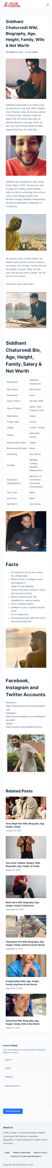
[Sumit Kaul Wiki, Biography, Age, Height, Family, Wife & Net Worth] (26, 1005)
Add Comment (12, 1086)
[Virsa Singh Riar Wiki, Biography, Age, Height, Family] (26, 808)
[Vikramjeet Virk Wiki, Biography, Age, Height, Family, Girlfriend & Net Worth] (26, 926)
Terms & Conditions (21, 1153)
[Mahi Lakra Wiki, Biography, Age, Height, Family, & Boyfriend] (26, 886)
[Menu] (48, 4)
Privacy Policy (40, 1153)
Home (7, 1153)
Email (8, 1068)
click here (8, 1143)
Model (35, 52)
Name (8, 1059)
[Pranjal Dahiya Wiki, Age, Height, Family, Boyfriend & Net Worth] (26, 965)
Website (9, 1076)
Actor (28, 52)
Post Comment (13, 1111)
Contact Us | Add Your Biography (26, 1156)
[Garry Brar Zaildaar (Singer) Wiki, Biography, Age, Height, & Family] (26, 847)
